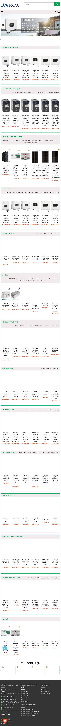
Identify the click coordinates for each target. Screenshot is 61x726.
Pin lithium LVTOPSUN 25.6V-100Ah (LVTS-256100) (25, 351)
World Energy (38, 140)
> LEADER (23, 699)
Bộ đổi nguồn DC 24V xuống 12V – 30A (45, 258)
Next (58, 25)
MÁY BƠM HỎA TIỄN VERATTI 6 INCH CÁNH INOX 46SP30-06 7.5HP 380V (15, 437)
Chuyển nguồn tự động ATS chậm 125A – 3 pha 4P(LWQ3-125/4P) (25, 170)
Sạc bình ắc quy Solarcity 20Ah (25, 519)
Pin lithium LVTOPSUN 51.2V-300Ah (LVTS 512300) (15, 351)
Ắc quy (5, 275)
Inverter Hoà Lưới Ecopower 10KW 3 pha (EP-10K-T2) (55, 73)
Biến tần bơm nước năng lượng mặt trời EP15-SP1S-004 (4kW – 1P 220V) (15, 119)
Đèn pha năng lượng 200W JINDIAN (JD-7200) (45, 562)
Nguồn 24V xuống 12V (53, 233)
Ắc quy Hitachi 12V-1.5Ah (45, 304)
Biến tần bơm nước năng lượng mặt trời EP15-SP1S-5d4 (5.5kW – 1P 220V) (6, 119)
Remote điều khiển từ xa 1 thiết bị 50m (25, 643)
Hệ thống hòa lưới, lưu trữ (16, 92)
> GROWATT (24, 695)
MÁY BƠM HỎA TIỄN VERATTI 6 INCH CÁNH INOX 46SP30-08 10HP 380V (5, 437)
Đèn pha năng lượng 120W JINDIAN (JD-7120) (55, 562)
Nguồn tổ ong (8, 234)
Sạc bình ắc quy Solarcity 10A (15, 519)
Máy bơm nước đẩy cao (26, 410)
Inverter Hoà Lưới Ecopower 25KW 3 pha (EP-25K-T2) (25, 73)
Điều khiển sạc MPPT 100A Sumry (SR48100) (35, 394)
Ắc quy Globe (43, 278)
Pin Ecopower (30, 325)
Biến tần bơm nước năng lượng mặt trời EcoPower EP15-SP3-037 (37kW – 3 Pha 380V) (45, 120)
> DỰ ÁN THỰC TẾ (45, 693)
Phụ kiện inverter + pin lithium (12, 192)
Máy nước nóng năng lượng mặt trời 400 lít (6, 477)
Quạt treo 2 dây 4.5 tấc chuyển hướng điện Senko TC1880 (25, 604)
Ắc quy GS (19, 278)
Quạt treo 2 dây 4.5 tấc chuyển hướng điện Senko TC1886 (6, 604)
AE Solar (21, 140)
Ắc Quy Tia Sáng (30, 280)
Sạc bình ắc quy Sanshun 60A (25, 305)
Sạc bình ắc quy (8, 495)
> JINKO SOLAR (25, 693)
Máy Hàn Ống (22, 452)
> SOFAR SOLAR (25, 697)
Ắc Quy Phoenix (41, 280)
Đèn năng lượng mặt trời (12, 537)
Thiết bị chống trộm (40, 578)
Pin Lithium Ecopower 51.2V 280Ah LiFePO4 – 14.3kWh (6, 352)
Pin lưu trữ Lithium (10, 322)
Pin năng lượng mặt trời (12, 137)
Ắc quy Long (52, 278)
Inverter (6, 189)
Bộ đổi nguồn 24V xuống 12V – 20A (55, 258)
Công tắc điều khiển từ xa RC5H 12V (55, 643)
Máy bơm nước (8, 410)
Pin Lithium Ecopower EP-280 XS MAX (55, 350)
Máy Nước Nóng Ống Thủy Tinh (36, 452)
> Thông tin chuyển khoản (28, 715)
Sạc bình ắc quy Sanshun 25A (55, 519)
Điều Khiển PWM (54, 368)
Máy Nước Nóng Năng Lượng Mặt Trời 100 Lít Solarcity (55, 478)
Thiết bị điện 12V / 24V (53, 578)
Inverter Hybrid (45, 192)
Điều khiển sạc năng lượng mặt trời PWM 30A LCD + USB (55, 395)
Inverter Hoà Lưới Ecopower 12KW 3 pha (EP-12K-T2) (45, 73)
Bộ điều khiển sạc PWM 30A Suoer (45, 393)
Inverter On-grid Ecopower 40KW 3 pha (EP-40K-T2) (6, 73)
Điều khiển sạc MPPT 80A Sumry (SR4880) (6, 394)
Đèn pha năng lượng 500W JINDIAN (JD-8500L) (15, 562)
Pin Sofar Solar (55, 325)
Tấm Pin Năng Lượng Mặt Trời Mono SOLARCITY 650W (6, 169)
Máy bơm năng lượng (53, 410)
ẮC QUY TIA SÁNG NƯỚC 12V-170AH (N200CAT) (55, 306)
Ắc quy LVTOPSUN (10, 278)
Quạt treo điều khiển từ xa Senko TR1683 (55, 603)
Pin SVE (17, 325)
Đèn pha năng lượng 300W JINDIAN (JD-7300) (25, 562)
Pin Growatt (38, 325)
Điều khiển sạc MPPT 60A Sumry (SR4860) (25, 394)
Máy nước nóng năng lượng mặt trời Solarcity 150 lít (25, 478)
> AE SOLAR (24, 691)
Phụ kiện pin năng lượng (30, 142)
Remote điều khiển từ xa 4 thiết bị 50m (45, 643)
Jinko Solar (5, 140)
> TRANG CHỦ (45, 691)
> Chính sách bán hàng (27, 709)
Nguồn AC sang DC (41, 233)
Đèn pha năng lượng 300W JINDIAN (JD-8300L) (35, 562)
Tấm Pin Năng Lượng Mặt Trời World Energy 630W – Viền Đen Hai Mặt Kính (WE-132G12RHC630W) (36, 170)
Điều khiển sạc (8, 369)
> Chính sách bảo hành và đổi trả (30, 711)
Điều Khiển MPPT (44, 368)
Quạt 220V (31, 578)
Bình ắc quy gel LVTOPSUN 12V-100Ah (6, 305)
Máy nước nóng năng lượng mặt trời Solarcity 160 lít (15, 478)
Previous (3, 25)
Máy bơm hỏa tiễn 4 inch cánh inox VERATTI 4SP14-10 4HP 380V (45, 437)
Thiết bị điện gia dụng (11, 578)
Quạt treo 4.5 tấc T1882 (15, 601)
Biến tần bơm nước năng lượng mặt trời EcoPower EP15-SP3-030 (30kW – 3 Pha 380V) (55, 120)
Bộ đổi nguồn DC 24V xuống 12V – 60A (25, 258)
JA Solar (46, 140)
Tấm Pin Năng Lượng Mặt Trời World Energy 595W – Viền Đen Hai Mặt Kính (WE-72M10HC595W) (46, 170)
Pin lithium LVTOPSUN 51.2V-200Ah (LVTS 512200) (35, 351)
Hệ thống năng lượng (11, 89)
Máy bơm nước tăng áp (40, 410)
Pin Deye (22, 325)
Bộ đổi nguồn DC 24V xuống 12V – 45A (35, 258)
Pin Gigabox (46, 325)
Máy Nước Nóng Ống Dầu (52, 452)
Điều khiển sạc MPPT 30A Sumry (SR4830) (15, 394)
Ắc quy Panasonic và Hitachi (31, 278)
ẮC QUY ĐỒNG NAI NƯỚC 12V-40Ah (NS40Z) (35, 306)
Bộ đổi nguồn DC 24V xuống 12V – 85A (15, 258)
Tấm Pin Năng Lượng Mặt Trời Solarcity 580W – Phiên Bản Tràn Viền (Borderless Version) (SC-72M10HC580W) (55, 171)
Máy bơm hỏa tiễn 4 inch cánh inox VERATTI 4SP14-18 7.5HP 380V (35, 437)
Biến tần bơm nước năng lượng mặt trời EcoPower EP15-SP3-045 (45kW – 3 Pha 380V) (35, 120)
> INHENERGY (24, 701)
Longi (51, 140)
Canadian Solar (29, 140)
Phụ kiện (5, 619)
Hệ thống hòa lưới (42, 92)
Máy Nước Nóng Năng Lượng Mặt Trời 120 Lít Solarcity (45, 478)
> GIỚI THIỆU (44, 689)
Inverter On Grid (35, 192)
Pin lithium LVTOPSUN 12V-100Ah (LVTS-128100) (45, 351)
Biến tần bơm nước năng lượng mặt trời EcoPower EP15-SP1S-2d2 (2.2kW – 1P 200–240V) (25, 120)
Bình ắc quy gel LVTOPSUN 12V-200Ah (15, 305)
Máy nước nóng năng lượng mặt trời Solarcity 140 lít (35, 478)
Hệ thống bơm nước (54, 92)
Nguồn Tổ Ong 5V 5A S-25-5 (5, 258)
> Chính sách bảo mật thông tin (29, 713)
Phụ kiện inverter (54, 192)
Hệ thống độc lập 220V (30, 92)
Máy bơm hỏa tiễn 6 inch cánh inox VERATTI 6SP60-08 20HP (25, 437)
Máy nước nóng (8, 452)
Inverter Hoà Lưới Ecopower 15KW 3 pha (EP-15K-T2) (35, 73)
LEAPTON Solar (14, 140)
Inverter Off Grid (25, 192)
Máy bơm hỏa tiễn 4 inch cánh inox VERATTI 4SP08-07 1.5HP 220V (55, 437)
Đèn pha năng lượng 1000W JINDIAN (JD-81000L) (6, 562)
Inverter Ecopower (10, 47)
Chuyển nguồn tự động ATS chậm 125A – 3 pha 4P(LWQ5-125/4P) (15, 170)
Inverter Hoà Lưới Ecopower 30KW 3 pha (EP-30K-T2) (15, 73)
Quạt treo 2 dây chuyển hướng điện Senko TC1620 (45, 603)
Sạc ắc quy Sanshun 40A (45, 519)
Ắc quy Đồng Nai (20, 280)
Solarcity (56, 140)
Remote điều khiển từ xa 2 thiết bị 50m (35, 643)
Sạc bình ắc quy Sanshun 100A (35, 519)
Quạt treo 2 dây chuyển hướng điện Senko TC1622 (35, 603)
